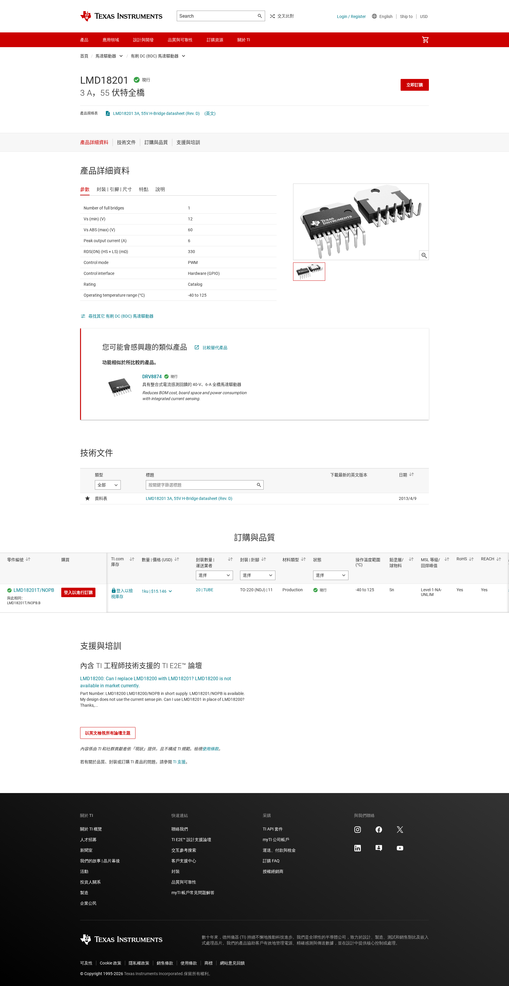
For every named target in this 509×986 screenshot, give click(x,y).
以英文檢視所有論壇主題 (107, 733)
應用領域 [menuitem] (111, 39)
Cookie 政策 (110, 963)
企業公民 (88, 903)
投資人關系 (90, 882)
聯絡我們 (179, 829)
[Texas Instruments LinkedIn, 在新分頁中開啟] (357, 850)
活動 (84, 871)
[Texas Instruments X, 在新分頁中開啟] (400, 831)
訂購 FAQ (271, 860)
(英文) (210, 113)
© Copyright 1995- (101, 973)
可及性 (86, 963)
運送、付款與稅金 (279, 850)
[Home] (121, 16)
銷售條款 (165, 963)
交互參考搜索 (183, 850)
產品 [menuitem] (84, 39)
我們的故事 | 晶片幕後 (100, 860)
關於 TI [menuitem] (243, 39)
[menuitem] (425, 39)
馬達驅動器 (105, 56)
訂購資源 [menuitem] (215, 39)
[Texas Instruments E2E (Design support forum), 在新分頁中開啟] (378, 850)
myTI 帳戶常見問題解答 (192, 892)
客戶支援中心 (183, 860)
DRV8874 (152, 376)
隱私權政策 (139, 963)
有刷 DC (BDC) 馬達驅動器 (155, 56)
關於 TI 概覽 (91, 829)
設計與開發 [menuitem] (143, 39)
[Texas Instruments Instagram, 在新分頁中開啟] (357, 831)
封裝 (175, 871)
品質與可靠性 (183, 882)
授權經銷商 (273, 871)
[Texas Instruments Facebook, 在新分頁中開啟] (378, 831)
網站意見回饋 (232, 963)
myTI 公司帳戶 (276, 839)
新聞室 (86, 850)
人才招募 (88, 839)
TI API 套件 (273, 829)
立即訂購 (414, 84)
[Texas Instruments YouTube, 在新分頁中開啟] (400, 850)
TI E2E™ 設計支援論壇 (191, 839)
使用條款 (210, 748)
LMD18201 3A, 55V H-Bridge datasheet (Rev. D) (156, 113)
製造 (84, 892)
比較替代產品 (215, 347)
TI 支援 (179, 761)
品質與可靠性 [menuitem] (180, 39)
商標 (208, 963)
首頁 (84, 56)
